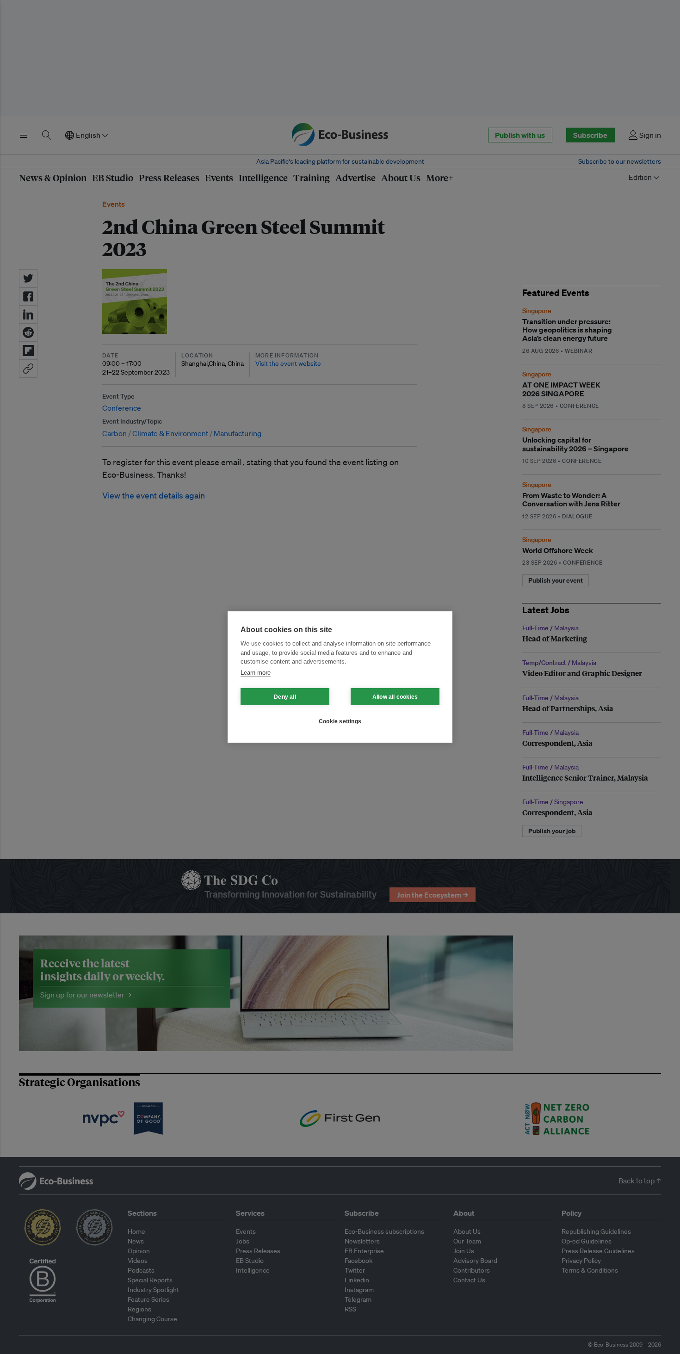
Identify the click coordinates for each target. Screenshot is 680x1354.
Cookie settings (340, 721)
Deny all (285, 697)
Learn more (256, 672)
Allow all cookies (395, 697)
